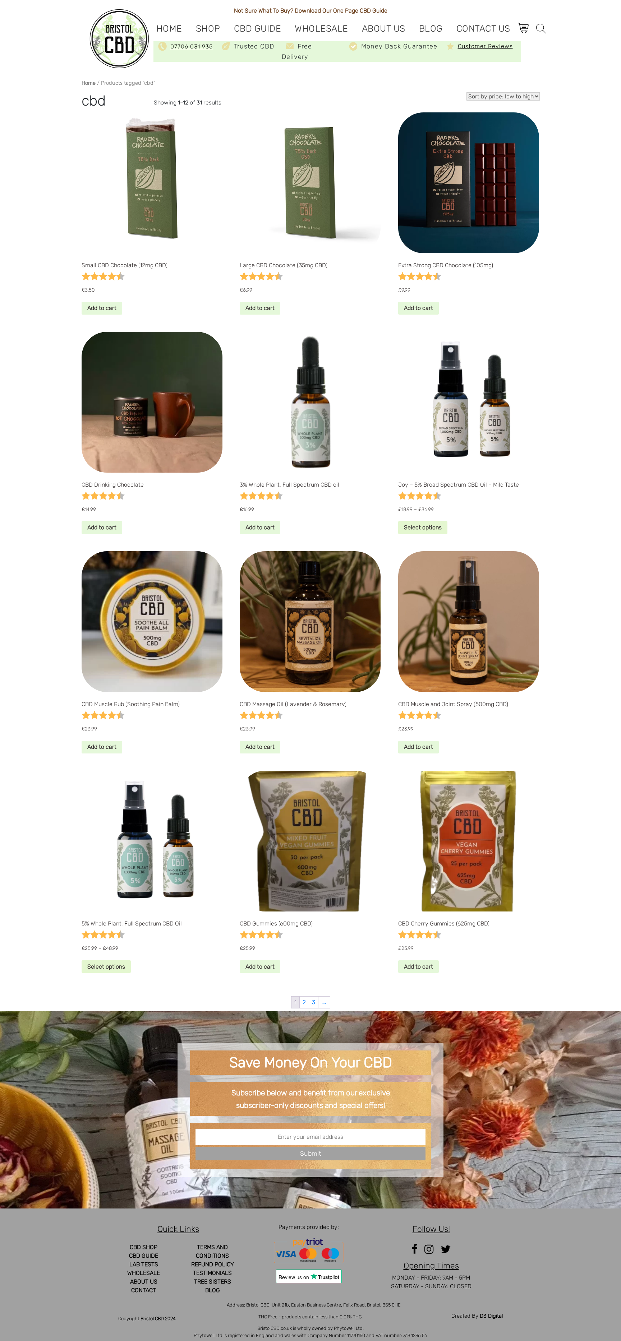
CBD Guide (373, 10)
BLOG (431, 28)
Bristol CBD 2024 (158, 1318)
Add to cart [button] (101, 308)
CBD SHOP (143, 1247)
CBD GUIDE (257, 28)
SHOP (208, 28)
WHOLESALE (321, 28)
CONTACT (143, 1290)
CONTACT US (483, 28)
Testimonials (212, 1273)
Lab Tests (143, 1264)
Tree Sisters (212, 1281)
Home (169, 28)
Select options (423, 527)
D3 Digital (491, 1316)
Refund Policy (212, 1264)
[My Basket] (526, 26)
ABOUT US (383, 28)
